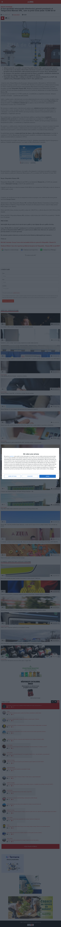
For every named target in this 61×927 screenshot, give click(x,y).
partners (12, 456)
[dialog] (30, 463)
